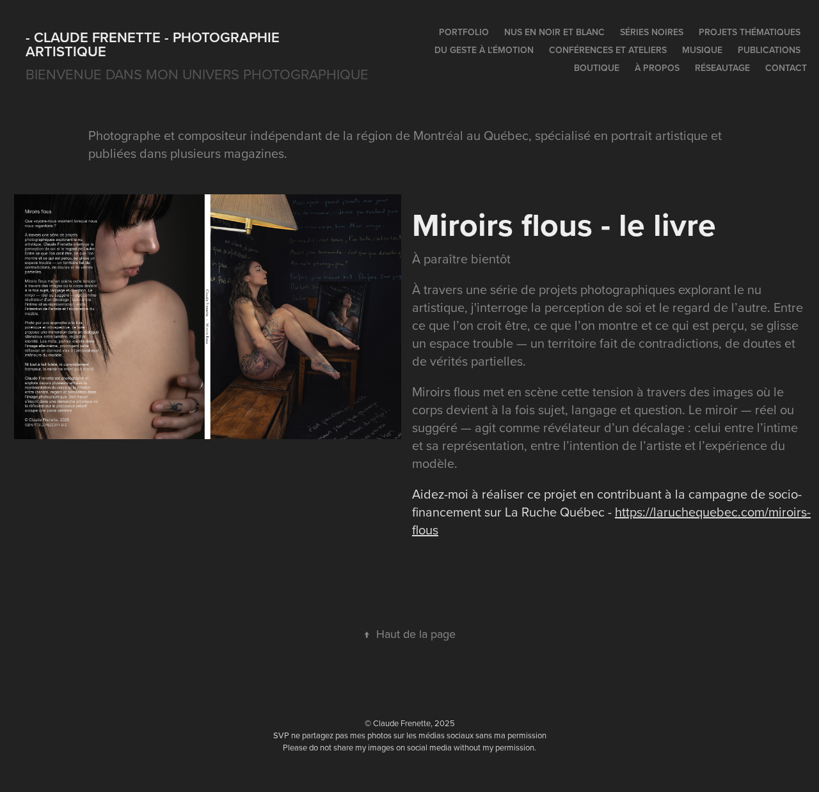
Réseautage (722, 67)
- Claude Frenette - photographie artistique (154, 44)
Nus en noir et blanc (554, 32)
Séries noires (651, 32)
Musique (702, 49)
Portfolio (464, 32)
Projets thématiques (749, 32)
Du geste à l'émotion (484, 49)
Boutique (596, 67)
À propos (657, 67)
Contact (786, 67)
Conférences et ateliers (608, 49)
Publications (769, 49)
